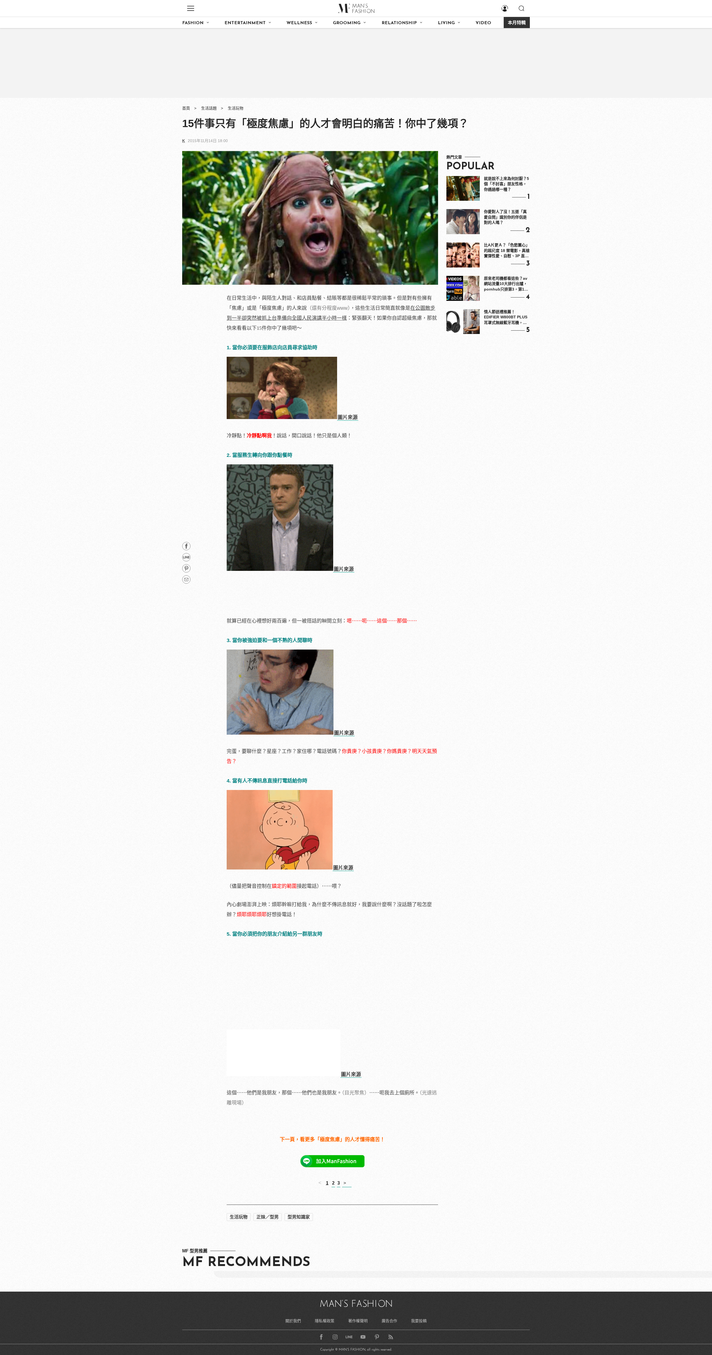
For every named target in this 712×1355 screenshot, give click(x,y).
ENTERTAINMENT (245, 23)
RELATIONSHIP (399, 23)
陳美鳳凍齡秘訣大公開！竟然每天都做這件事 (278, 1207)
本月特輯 (517, 23)
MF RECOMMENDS (246, 1329)
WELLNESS (299, 23)
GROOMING (346, 23)
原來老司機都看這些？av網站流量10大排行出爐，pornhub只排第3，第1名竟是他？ (506, 284)
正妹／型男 (267, 1284)
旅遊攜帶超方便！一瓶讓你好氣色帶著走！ (275, 1227)
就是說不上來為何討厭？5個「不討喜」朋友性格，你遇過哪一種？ (506, 184)
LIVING (446, 23)
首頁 (186, 108)
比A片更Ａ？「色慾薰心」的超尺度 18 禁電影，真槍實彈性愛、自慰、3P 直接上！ (507, 251)
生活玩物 (235, 108)
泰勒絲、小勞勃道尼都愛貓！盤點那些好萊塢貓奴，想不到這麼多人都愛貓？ (313, 1187)
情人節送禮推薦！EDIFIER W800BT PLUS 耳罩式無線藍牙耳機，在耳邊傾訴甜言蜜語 (505, 317)
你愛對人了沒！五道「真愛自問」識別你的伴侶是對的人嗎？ (505, 217)
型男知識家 (299, 1284)
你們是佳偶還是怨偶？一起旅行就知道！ (273, 1197)
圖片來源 (348, 417)
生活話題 (209, 108)
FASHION (193, 23)
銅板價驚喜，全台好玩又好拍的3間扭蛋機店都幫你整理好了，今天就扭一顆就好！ (319, 1217)
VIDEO (483, 23)
